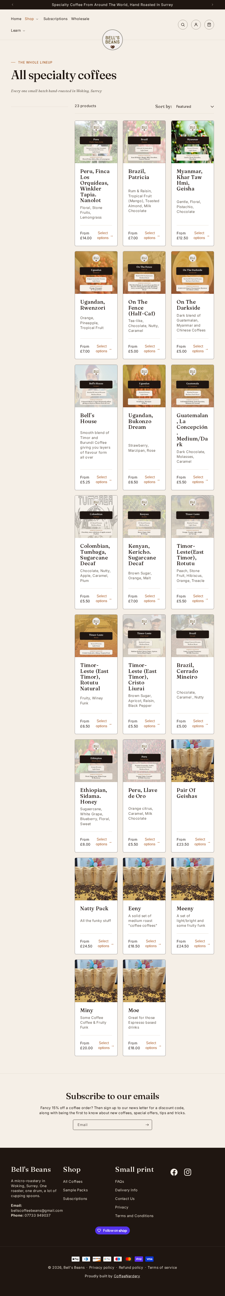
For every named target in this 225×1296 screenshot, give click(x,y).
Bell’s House (88, 418)
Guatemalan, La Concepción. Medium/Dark (192, 430)
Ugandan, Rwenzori (92, 305)
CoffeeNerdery (127, 1276)
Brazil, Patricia (138, 174)
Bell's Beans (74, 1267)
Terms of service (162, 1267)
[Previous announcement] (12, 4)
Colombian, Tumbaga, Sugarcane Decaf (95, 555)
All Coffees (73, 1181)
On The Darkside (188, 305)
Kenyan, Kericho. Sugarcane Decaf (142, 555)
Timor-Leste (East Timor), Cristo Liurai (142, 676)
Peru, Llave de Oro (143, 793)
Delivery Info (126, 1190)
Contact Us (125, 1198)
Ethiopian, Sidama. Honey (93, 796)
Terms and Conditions (134, 1216)
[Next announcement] (212, 4)
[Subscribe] (147, 1125)
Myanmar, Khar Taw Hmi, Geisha (190, 180)
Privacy (121, 1207)
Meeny (185, 909)
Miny (86, 1010)
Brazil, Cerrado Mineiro (187, 671)
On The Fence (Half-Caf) (142, 308)
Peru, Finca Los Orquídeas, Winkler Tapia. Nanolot (95, 185)
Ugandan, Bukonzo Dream (140, 421)
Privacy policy (101, 1267)
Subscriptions (75, 1198)
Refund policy (131, 1267)
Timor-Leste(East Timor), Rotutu (190, 555)
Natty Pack (94, 909)
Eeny (134, 909)
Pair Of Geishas (187, 793)
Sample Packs (75, 1190)
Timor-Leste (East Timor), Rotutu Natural (94, 676)
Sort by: (163, 106)
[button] (32, 19)
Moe (133, 1010)
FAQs (119, 1181)
